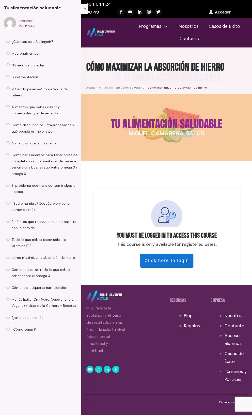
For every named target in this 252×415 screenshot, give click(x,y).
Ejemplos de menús (27, 317)
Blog (188, 316)
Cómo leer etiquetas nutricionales (39, 287)
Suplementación (25, 77)
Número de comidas (28, 65)
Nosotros (234, 316)
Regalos (192, 325)
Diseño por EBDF (231, 402)
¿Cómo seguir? (24, 329)
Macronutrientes (25, 53)
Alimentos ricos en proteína (34, 143)
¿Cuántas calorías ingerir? (32, 41)
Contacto (234, 326)
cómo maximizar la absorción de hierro (43, 257)
